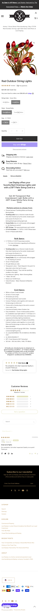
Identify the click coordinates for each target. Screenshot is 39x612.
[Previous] (5, 57)
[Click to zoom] (34, 42)
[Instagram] (27, 491)
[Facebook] (11, 491)
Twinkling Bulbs (18, 112)
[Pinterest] (19, 491)
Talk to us (27, 170)
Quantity (4, 131)
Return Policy (27, 163)
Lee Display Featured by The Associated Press (15, 547)
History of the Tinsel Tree (9, 545)
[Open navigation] (4, 16)
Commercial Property (8, 523)
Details (5, 176)
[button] (6, 85)
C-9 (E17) (14, 122)
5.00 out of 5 (25, 390)
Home (5, 26)
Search (4, 509)
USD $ (10, 580)
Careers (4, 514)
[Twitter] (15, 491)
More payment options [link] (19, 149)
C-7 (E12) (5, 122)
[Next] (34, 57)
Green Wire (15, 102)
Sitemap (4, 511)
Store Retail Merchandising (18, 26)
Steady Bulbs (7, 112)
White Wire (6, 102)
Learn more (29, 157)
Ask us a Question (16, 176)
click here (15, 245)
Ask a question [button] (19, 412)
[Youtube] (23, 491)
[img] (5, 437)
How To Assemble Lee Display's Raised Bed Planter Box (18, 542)
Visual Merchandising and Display (11, 533)
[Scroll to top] (34, 606)
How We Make (6, 530)
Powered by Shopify (19, 610)
